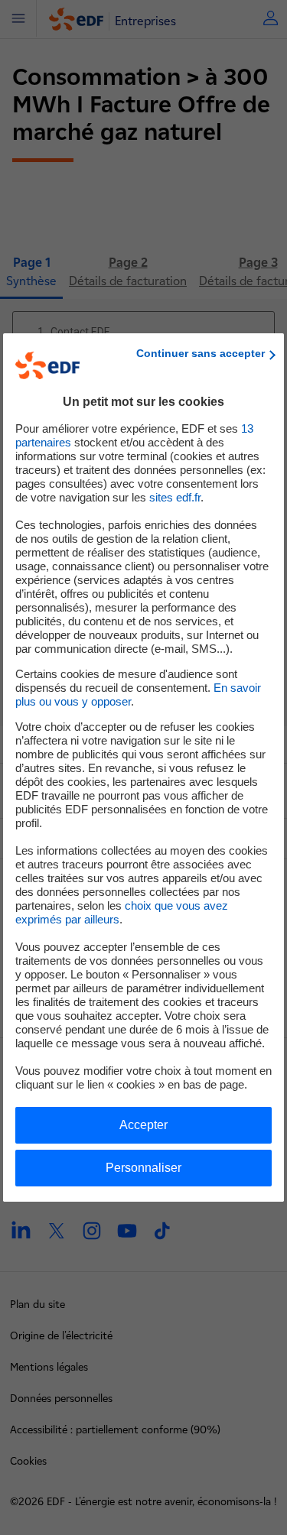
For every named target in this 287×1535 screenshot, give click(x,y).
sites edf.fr (175, 497)
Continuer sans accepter (200, 353)
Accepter (143, 1124)
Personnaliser (143, 1167)
